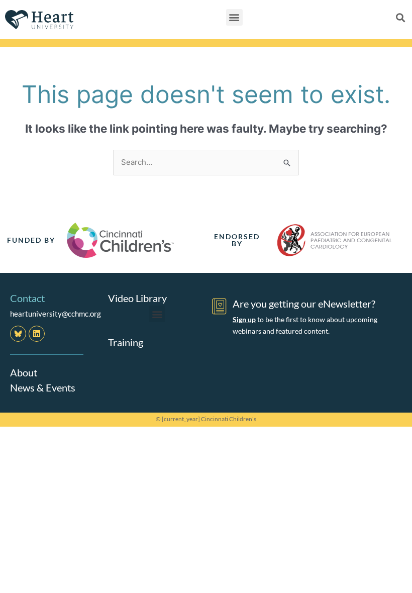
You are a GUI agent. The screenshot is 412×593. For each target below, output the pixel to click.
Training (125, 342)
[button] (234, 17)
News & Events (42, 387)
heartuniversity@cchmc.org (55, 313)
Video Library (137, 298)
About (23, 372)
